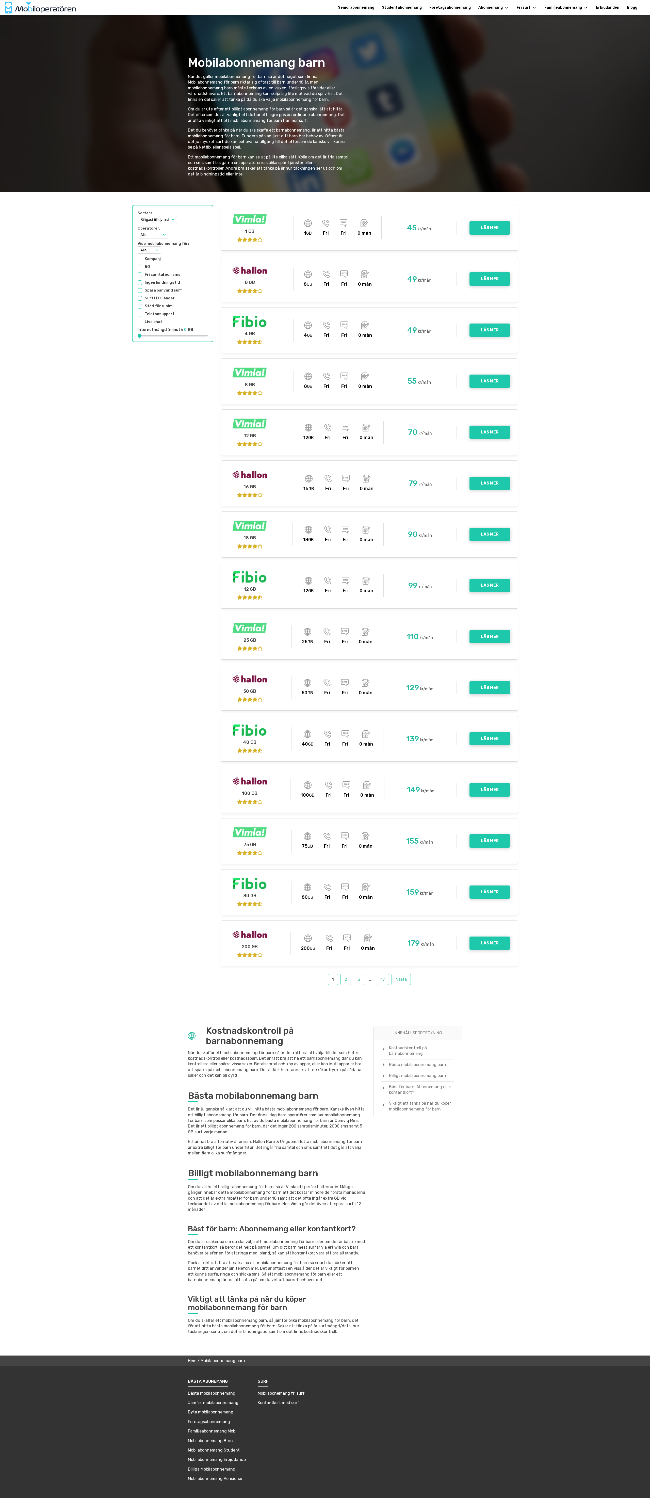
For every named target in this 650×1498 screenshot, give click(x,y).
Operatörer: (149, 228)
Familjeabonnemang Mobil (212, 1431)
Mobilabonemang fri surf (281, 1393)
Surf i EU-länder (160, 298)
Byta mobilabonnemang (210, 1412)
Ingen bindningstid (162, 282)
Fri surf (524, 7)
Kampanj (153, 259)
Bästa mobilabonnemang (211, 1393)
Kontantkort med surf (278, 1402)
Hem (192, 1360)
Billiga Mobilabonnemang (211, 1469)
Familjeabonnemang (563, 7)
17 (383, 979)
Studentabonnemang (402, 7)
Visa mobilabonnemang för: (163, 243)
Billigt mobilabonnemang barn (417, 1075)
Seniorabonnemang (356, 7)
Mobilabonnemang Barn (210, 1440)
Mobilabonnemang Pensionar (215, 1478)
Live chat (153, 322)
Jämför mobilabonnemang (213, 1402)
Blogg (632, 7)
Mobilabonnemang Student (214, 1450)
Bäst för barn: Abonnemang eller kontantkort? (420, 1089)
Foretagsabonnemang (209, 1421)
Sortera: (146, 213)
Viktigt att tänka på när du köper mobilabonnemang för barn (420, 1106)
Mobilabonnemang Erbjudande (217, 1459)
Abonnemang (490, 7)
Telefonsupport (159, 314)
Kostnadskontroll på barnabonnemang (408, 1050)
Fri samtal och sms (163, 274)
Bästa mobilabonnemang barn (417, 1064)
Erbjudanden (607, 7)
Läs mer (490, 227)
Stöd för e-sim (159, 306)
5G (147, 267)
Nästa (401, 979)
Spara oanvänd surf (163, 290)
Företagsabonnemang (450, 7)
